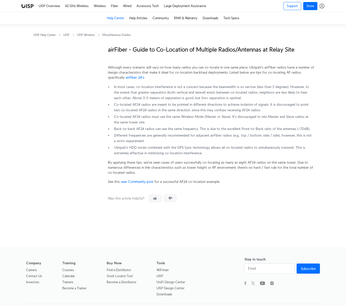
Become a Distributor (121, 282)
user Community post (137, 182)
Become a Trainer (74, 288)
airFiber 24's (135, 77)
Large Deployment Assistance (185, 6)
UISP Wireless (86, 34)
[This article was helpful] (155, 198)
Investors (32, 282)
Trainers (67, 282)
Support (292, 6)
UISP (66, 34)
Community (160, 18)
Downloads (210, 18)
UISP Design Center (170, 288)
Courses (68, 270)
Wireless (100, 6)
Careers (31, 270)
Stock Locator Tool (120, 276)
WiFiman (163, 270)
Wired (127, 6)
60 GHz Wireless (77, 6)
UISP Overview (49, 6)
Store (310, 6)
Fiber (114, 6)
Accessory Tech (148, 6)
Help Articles (138, 18)
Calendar (68, 276)
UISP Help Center (44, 34)
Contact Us (34, 276)
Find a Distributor (119, 270)
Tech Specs (231, 18)
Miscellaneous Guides (116, 34)
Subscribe (308, 269)
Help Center (115, 18)
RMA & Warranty (186, 18)
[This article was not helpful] (170, 198)
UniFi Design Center (171, 282)
